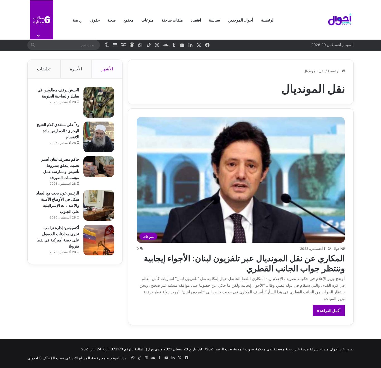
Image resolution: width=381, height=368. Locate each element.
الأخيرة (76, 69)
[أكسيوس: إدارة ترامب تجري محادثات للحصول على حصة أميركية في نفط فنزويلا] (98, 240)
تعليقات (43, 69)
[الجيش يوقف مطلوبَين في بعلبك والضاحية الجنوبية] (98, 102)
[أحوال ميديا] (340, 20)
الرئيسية (267, 20)
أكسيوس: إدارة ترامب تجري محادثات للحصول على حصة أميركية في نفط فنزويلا (58, 236)
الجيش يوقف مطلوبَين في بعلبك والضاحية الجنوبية (58, 93)
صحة (112, 20)
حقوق (95, 20)
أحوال (337, 248)
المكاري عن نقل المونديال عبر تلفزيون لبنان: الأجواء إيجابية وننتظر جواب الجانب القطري (244, 262)
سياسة (214, 20)
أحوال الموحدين (240, 20)
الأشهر (107, 69)
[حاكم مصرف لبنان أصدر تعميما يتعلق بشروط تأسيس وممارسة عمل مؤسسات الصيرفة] (98, 166)
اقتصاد (196, 20)
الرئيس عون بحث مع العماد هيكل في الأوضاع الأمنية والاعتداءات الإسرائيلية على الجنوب (57, 202)
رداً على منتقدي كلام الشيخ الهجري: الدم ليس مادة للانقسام (58, 130)
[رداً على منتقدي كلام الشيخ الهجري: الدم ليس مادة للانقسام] (98, 137)
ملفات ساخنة (172, 20)
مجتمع (129, 20)
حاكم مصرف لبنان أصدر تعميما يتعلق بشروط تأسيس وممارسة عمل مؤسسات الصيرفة (60, 168)
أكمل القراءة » (329, 310)
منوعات (147, 20)
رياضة (78, 20)
